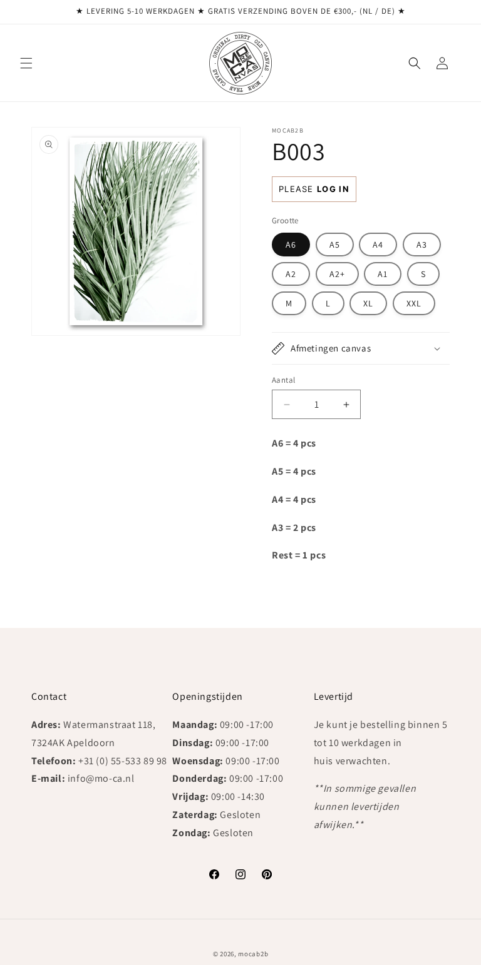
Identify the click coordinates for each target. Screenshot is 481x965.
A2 (291, 274)
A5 (334, 244)
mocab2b (253, 953)
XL (368, 303)
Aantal (283, 380)
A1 (383, 274)
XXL (414, 303)
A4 (378, 244)
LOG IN (333, 189)
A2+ (337, 274)
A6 (291, 244)
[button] (26, 63)
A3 (421, 244)
